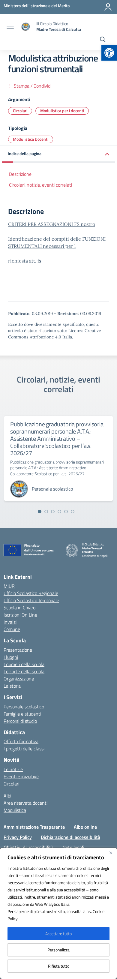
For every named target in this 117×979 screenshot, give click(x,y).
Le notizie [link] (13, 769)
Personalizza (58, 950)
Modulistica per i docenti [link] (62, 110)
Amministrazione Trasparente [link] (34, 826)
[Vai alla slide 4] (59, 511)
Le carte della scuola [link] (24, 671)
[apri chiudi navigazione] (10, 26)
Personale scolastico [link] (24, 706)
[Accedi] (108, 7)
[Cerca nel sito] (102, 40)
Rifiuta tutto (58, 966)
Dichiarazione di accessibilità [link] (70, 837)
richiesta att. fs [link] (24, 261)
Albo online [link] (85, 826)
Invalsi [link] (10, 622)
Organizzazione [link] (19, 678)
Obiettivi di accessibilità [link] (28, 847)
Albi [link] (7, 795)
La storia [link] (12, 685)
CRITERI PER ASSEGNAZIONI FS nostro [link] (51, 224)
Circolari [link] (20, 110)
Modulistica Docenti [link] (30, 139)
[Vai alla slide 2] (46, 511)
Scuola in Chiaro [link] (19, 607)
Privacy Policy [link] (18, 837)
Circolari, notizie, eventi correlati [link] (40, 184)
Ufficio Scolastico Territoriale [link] (31, 600)
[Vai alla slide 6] (72, 511)
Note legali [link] (73, 847)
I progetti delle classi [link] (24, 748)
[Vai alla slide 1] (39, 511)
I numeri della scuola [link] (24, 664)
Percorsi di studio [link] (20, 721)
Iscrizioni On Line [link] (20, 614)
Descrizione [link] (20, 174)
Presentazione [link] (18, 649)
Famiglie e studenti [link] (22, 713)
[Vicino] (110, 852)
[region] (58, 913)
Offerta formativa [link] (21, 741)
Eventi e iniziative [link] (21, 776)
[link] (109, 53)
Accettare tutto (58, 933)
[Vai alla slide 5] (66, 511)
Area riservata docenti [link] (25, 802)
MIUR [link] (9, 586)
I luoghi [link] (11, 657)
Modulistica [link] (15, 810)
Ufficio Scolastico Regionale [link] (31, 593)
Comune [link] (12, 629)
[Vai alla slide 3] (53, 511)
